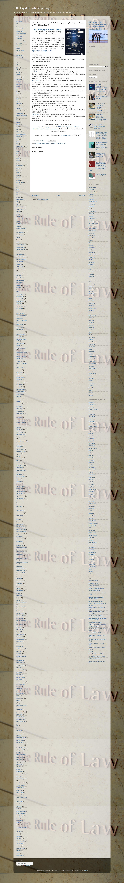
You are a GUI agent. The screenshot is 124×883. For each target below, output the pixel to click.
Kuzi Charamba (92, 511)
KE (17, 24)
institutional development (19, 542)
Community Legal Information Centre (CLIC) (98, 644)
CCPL (17, 94)
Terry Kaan (91, 559)
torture (18, 834)
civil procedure (19, 311)
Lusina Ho (91, 298)
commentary (19, 36)
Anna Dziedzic (92, 416)
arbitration (19, 264)
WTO (17, 242)
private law (19, 709)
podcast (18, 48)
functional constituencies (20, 509)
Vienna (18, 237)
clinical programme (21, 33)
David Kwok (91, 226)
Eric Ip (90, 242)
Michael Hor (91, 305)
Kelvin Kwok (91, 289)
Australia (18, 82)
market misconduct (21, 649)
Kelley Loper (91, 508)
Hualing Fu (91, 264)
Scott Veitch (92, 337)
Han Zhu (91, 259)
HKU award (19, 21)
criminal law (19, 379)
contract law (19, 358)
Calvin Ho (91, 433)
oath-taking (19, 679)
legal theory (19, 641)
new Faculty (19, 43)
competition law (20, 334)
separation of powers (21, 779)
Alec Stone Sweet (93, 192)
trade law (18, 836)
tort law (18, 831)
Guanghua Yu (92, 257)
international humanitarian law (20, 567)
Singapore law (19, 207)
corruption (19, 370)
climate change (20, 313)
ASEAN (18, 74)
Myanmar (18, 178)
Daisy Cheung (92, 445)
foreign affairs (20, 498)
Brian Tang (91, 213)
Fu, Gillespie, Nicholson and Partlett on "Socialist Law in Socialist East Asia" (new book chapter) (101, 107)
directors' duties (20, 411)
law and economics (21, 607)
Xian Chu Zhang (92, 566)
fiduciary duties (20, 486)
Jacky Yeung (91, 267)
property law (19, 714)
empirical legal (20, 432)
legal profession (20, 639)
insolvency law (20, 539)
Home (58, 195)
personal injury (20, 693)
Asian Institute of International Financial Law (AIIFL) (96, 597)
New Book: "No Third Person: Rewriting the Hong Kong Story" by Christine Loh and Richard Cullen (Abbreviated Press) (98, 166)
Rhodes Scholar (20, 199)
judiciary (18, 588)
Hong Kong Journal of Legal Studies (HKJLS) (97, 629)
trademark (18, 838)
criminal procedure (20, 382)
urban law (18, 850)
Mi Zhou (90, 528)
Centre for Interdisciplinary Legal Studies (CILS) (96, 612)
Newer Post (35, 195)
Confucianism (19, 113)
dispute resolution (20, 420)
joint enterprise (20, 581)
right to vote (19, 764)
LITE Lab (91, 651)
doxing (18, 427)
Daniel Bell (91, 221)
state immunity (20, 816)
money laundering (20, 665)
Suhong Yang (92, 361)
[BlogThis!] (50, 141)
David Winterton (93, 228)
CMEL (17, 98)
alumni (18, 252)
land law (18, 598)
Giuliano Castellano (93, 255)
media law (18, 651)
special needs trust (21, 811)
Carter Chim (91, 436)
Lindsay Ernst (92, 516)
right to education (20, 754)
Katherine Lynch (92, 504)
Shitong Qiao (92, 347)
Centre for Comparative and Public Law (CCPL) (98, 593)
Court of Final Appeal (21, 115)
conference (38, 143)
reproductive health (21, 737)
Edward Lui (91, 238)
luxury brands (19, 644)
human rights (19, 524)
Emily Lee (91, 240)
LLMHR (18, 161)
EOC (17, 119)
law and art (19, 600)
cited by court (19, 31)
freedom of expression (22, 501)
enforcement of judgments (20, 445)
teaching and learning (21, 827)
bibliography (19, 282)
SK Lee (90, 332)
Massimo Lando (92, 525)
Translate (28, 865)
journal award (19, 38)
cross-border (19, 384)
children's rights (20, 299)
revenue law (19, 752)
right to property (20, 762)
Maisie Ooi (91, 518)
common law (19, 327)
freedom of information (19, 505)
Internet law (19, 146)
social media (19, 801)
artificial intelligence (21, 269)
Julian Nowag (92, 284)
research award (20, 50)
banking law (19, 278)
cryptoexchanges (20, 389)
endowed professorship (22, 441)
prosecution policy (20, 719)
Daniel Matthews (93, 448)
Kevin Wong (91, 293)
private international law (21, 706)
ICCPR (17, 139)
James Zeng (91, 272)
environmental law (21, 451)
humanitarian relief (21, 529)
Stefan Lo (91, 354)
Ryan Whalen (92, 330)
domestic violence (20, 425)
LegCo (17, 170)
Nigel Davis (91, 537)
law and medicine (20, 616)
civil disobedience (20, 306)
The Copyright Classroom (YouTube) (97, 656)
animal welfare (20, 254)
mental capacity (20, 660)
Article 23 (18, 77)
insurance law (19, 545)
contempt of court (21, 356)
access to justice (20, 247)
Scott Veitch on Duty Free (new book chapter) (101, 175)
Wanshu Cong (92, 564)
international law (20, 570)
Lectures (18, 168)
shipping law (19, 790)
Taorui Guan (91, 366)
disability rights (20, 413)
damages (18, 396)
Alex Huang (91, 194)
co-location (19, 318)
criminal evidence (20, 375)
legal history (19, 637)
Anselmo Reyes (92, 424)
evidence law (19, 467)
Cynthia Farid (92, 443)
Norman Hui (91, 313)
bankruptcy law (20, 280)
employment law (20, 434)
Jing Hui (90, 279)
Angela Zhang (92, 414)
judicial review (19, 586)
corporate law (19, 367)
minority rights (20, 662)
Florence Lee (92, 247)
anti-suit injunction (21, 259)
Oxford (18, 185)
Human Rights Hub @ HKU (95, 633)
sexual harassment (21, 783)
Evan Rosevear (92, 467)
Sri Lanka (18, 211)
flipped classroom (20, 496)
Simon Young (92, 351)
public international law (21, 724)
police (17, 695)
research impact (20, 55)
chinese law (19, 303)
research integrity (20, 747)
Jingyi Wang (91, 487)
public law (18, 728)
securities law (19, 771)
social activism (20, 792)
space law (18, 808)
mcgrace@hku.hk (65, 135)
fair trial (18, 479)
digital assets (19, 408)
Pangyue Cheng (92, 315)
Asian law (18, 79)
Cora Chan (91, 216)
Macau (18, 175)
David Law (91, 453)
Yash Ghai (91, 571)
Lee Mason (91, 513)
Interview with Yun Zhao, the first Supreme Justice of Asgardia (101, 96)
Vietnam (18, 240)
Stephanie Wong (92, 557)
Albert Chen (91, 189)
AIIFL (17, 69)
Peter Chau (91, 320)
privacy (18, 700)
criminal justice (20, 377)
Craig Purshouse (92, 218)
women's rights (20, 855)
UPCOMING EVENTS (93, 581)
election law (19, 429)
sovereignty (19, 806)
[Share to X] (52, 141)
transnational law (20, 841)
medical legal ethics (21, 656)
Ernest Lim (91, 462)
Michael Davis (92, 530)
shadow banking (20, 787)
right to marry (19, 759)
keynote (18, 593)
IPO (17, 144)
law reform (19, 627)
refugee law (19, 733)
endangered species (21, 437)
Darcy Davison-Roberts (94, 223)
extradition (19, 474)
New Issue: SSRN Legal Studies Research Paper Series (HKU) (99, 126)
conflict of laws (20, 343)
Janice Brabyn (92, 477)
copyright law (19, 361)
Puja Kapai (91, 325)
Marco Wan (91, 301)
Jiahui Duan (91, 276)
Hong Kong (19, 136)
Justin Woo (91, 499)
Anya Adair (91, 206)
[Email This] (48, 141)
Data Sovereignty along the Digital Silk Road (47, 29)
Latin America (19, 165)
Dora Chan (91, 455)
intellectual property (21, 547)
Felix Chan (91, 245)
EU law (18, 122)
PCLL (17, 187)
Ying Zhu (91, 392)
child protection (20, 296)
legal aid (18, 632)
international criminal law (21, 559)
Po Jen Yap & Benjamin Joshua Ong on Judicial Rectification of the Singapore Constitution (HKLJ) (101, 146)
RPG (17, 26)
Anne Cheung (35, 80)
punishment (19, 730)
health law (19, 522)
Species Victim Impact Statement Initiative (97, 662)
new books (19, 46)
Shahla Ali (91, 339)
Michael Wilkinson (93, 535)
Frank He (91, 250)
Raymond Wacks (92, 545)
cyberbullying (19, 394)
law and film (19, 611)
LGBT (17, 153)
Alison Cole (91, 412)
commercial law (20, 324)
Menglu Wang (92, 303)
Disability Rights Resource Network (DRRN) (97, 636)
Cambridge (19, 103)
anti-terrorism (19, 261)
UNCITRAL (18, 224)
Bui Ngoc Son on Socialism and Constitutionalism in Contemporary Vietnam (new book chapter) (101, 117)
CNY (17, 101)
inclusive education (21, 531)
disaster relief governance (19, 416)
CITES (17, 96)
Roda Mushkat (92, 554)
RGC (17, 192)
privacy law (19, 703)
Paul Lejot (91, 540)
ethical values (19, 463)
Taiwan (18, 216)
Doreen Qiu (91, 458)
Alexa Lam (91, 407)
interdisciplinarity (20, 552)
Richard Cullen (92, 547)
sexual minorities (20, 785)
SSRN (17, 204)
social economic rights (21, 797)
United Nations (20, 232)
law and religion (20, 618)
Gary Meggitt (92, 252)
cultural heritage (20, 391)
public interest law (20, 721)
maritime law (19, 646)
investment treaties (21, 573)
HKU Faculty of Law (93, 583)
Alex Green (91, 402)
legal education (20, 634)
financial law (19, 493)
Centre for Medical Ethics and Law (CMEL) (97, 608)
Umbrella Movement (21, 228)
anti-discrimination (21, 257)
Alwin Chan (91, 199)
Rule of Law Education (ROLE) (96, 654)
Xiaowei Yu (91, 385)
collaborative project (21, 320)
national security (20, 41)
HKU (17, 129)
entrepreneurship (20, 449)
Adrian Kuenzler (92, 187)
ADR (17, 67)
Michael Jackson (92, 308)
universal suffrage (20, 848)
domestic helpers (20, 422)
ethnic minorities (20, 465)
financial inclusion (20, 491)
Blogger (85, 870)
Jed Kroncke (91, 274)
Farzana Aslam (92, 470)
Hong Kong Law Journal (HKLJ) (96, 616)
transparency (19, 843)
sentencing (19, 776)
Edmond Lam (92, 233)
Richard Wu (91, 549)
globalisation (19, 515)
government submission (19, 518)
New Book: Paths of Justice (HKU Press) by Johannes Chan (101, 154)
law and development (21, 603)
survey (17, 822)
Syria (17, 214)
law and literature (20, 613)
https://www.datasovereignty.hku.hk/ (41, 51)
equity (17, 460)
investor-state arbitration (20, 577)
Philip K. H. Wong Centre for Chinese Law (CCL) (97, 604)
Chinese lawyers (20, 111)
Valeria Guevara (92, 373)
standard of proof (20, 813)
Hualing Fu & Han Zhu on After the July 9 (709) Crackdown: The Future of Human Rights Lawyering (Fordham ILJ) (101, 135)
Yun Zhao (91, 395)
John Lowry (91, 491)
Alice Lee (91, 197)
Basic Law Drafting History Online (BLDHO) (97, 648)
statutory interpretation (19, 819)
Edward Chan (92, 235)
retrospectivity (20, 750)
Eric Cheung (91, 460)
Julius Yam (91, 496)
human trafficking (20, 527)
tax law (18, 825)
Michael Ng (91, 310)
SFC (17, 202)
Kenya (17, 151)
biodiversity (19, 287)
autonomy (19, 275)
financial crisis (19, 488)
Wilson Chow (92, 383)
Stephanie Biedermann (94, 359)
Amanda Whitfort (93, 201)
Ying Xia (90, 390)
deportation (19, 406)
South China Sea (20, 209)
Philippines (19, 190)
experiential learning (21, 470)
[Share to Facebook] (53, 141)
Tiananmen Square (20, 219)
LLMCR (17, 158)
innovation (19, 536)
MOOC (17, 173)
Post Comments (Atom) (44, 199)
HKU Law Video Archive (94, 586)
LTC (56, 143)
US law (18, 226)
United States (19, 235)
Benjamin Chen (92, 211)
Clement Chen (92, 441)
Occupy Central (20, 182)
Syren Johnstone (93, 363)
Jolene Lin (91, 494)
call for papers (19, 294)
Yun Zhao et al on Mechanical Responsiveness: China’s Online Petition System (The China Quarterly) (101, 88)
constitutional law (21, 348)
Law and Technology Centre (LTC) (97, 601)
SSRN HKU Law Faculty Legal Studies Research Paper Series (97, 625)
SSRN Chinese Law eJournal (95, 622)
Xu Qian (90, 569)
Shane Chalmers (92, 342)
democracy (19, 404)
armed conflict (19, 266)
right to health (20, 757)
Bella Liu (91, 209)
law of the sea (20, 624)
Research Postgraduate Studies (96, 588)
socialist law (19, 804)
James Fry (91, 269)
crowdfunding (19, 387)
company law (19, 329)
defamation (19, 399)
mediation (18, 654)
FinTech (43, 143)
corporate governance (21, 363)
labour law (19, 595)
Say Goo (91, 334)
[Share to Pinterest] (55, 141)
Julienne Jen (91, 286)
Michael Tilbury (92, 533)
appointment (19, 29)
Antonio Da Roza (93, 426)
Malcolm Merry (92, 520)
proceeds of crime (20, 712)
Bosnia (18, 86)
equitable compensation (19, 457)
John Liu (90, 281)
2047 (17, 65)
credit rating (19, 372)
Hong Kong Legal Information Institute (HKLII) (98, 640)
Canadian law (19, 106)
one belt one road (61, 143)
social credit (19, 795)
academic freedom (20, 245)
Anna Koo (91, 419)
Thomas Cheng (92, 368)
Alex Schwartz (92, 404)
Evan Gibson (91, 465)
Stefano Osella (92, 356)
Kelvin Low (91, 291)
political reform (20, 698)
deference (18, 401)
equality (18, 454)
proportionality (20, 717)
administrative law (20, 249)
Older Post (81, 195)
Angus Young (92, 204)
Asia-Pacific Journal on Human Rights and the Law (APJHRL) (97, 619)
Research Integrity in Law (94, 590)
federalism (19, 484)
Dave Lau (91, 450)
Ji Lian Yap (91, 479)
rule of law (19, 767)
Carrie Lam (18, 108)
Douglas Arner (35, 72)
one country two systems (20, 685)
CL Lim (90, 431)
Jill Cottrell (91, 484)
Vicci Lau (91, 376)
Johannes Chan (92, 489)
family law (19, 481)
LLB (17, 156)
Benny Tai (91, 429)
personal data (19, 691)
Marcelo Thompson (93, 523)
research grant (19, 53)
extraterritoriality (20, 476)
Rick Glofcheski (92, 552)
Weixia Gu (91, 380)
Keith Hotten (92, 506)
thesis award (19, 58)
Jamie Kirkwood (92, 475)
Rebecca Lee (91, 327)
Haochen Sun (35, 114)
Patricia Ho (91, 318)
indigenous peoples (21, 534)
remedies (18, 735)
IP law (17, 141)
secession (18, 769)
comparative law (20, 332)
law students (19, 629)
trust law (18, 846)
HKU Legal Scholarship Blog (31, 8)
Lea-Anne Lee (92, 296)
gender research (20, 513)
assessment (19, 273)
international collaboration (19, 555)
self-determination (21, 774)
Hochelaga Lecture (20, 134)
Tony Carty (91, 562)
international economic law (22, 563)
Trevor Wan (91, 371)
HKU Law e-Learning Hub (94, 659)
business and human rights (21, 290)
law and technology (50, 143)
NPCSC (18, 180)
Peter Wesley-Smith (93, 542)
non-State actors (20, 677)
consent (18, 345)
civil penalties (19, 308)
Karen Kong (91, 501)
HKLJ (17, 127)
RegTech (18, 197)
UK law (18, 221)
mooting (18, 667)
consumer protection (21, 352)
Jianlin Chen (91, 482)
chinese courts (19, 301)
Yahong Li (91, 388)
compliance (19, 337)
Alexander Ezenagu (93, 409)
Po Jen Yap (91, 322)
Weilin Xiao (91, 378)
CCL (17, 91)
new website (19, 674)
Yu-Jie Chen (91, 574)
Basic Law (18, 84)
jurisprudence (19, 590)
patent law (19, 688)
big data (18, 285)
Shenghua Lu (92, 344)
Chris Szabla (91, 438)
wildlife (18, 853)
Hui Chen (91, 472)
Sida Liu (90, 349)
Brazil (17, 89)
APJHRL (18, 72)
